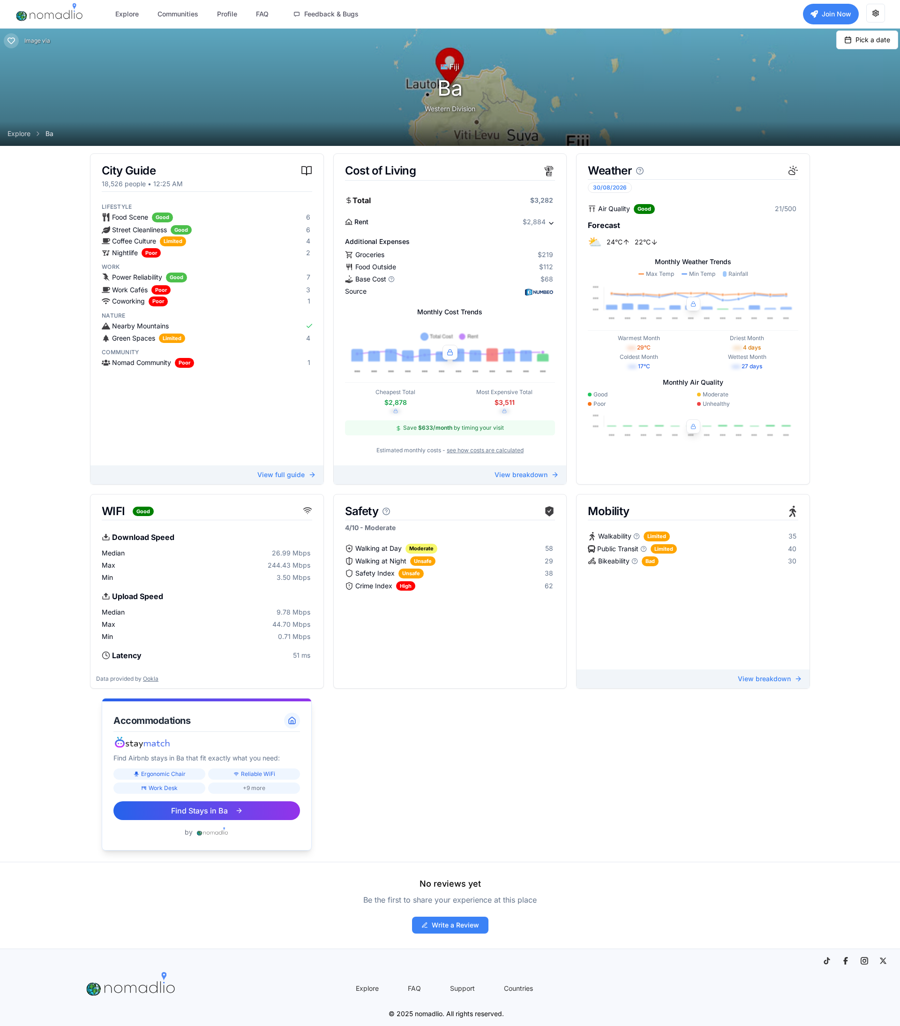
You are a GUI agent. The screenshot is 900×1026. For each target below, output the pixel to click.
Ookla (150, 678)
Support (462, 988)
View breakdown (521, 475)
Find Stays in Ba (199, 810)
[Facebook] (846, 961)
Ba (49, 133)
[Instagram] (864, 961)
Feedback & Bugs (331, 14)
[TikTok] (827, 961)
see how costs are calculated (485, 450)
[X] (883, 961)
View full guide (281, 475)
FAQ (414, 988)
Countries (518, 988)
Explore (19, 133)
